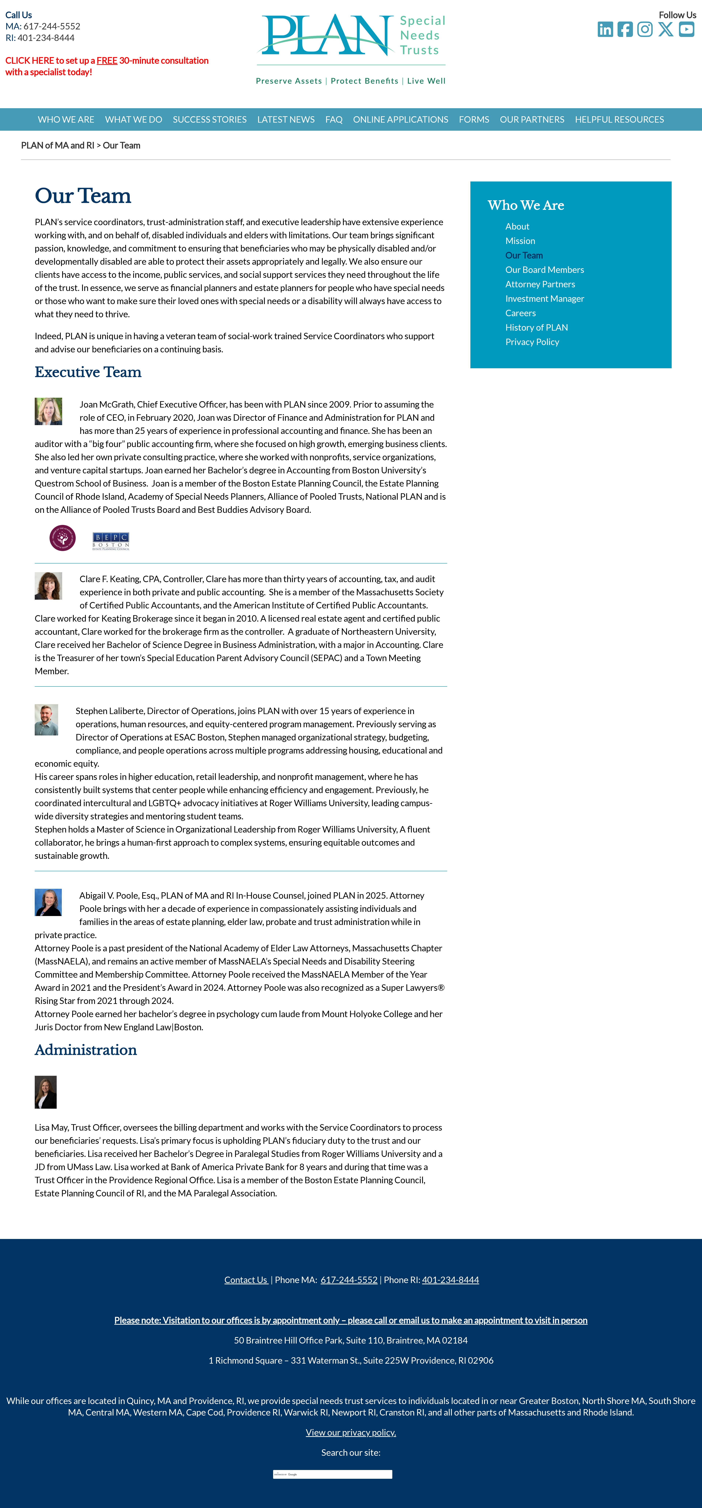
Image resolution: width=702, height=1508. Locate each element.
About (517, 226)
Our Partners (532, 119)
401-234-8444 (46, 37)
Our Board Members (544, 269)
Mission (520, 240)
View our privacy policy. (351, 1432)
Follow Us (678, 15)
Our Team (524, 255)
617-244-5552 (51, 26)
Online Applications (400, 119)
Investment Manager (544, 298)
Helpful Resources (619, 119)
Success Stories (210, 119)
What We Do (133, 119)
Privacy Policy (532, 341)
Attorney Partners (540, 284)
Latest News (286, 119)
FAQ (334, 119)
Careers (520, 313)
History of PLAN (536, 327)
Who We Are (66, 119)
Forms (474, 119)
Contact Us (246, 1279)
